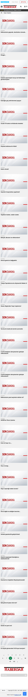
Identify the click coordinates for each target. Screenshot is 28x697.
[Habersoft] (17, 695)
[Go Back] (25, 694)
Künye (13, 2)
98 (25, 658)
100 (14, 661)
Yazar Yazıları (7, 13)
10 (18, 658)
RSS (4, 690)
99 (10, 661)
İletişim (16, 2)
